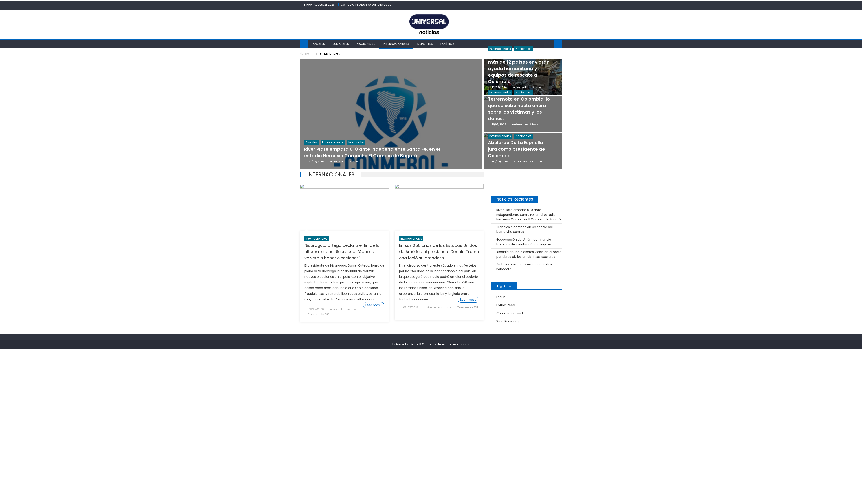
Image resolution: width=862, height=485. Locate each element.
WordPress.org (507, 321)
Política (447, 44)
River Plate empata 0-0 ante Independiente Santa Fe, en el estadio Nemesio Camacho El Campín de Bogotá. (528, 215)
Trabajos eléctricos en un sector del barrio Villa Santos (524, 229)
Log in (500, 297)
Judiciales (341, 44)
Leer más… (373, 305)
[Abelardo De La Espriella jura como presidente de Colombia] (523, 161)
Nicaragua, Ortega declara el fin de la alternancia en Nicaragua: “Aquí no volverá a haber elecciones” (342, 251)
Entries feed (505, 305)
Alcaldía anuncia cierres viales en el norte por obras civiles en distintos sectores (528, 254)
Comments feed (509, 313)
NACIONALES (366, 44)
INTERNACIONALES (396, 44)
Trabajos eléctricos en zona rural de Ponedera (524, 266)
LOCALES (318, 44)
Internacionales (316, 238)
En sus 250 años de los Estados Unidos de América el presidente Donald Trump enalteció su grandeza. (439, 251)
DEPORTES (425, 44)
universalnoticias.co (343, 309)
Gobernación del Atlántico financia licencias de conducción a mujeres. (524, 242)
